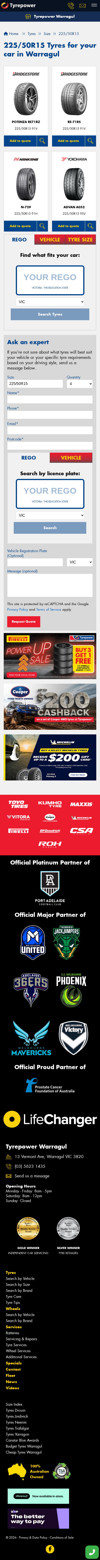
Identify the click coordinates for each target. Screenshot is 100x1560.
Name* (13, 392)
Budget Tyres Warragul (24, 1446)
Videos (12, 1387)
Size (10, 377)
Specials (14, 1363)
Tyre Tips (13, 1302)
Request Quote (24, 621)
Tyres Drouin (15, 1410)
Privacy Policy (17, 609)
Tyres (11, 1272)
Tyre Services (16, 1345)
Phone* (13, 408)
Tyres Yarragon (17, 1434)
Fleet (10, 1375)
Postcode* (15, 439)
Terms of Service (48, 609)
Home (13, 33)
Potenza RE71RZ (26, 122)
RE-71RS (74, 122)
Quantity (73, 377)
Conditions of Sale (62, 1537)
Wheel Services (18, 1351)
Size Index (14, 1404)
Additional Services (21, 1357)
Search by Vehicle (20, 1278)
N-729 (26, 207)
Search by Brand (19, 1290)
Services (14, 1326)
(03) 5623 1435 (30, 1166)
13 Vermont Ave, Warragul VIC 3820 (49, 1156)
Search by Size (18, 1284)
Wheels (13, 1308)
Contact (13, 1369)
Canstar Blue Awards (22, 1440)
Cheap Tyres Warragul (24, 1452)
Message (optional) (22, 571)
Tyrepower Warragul (54, 16)
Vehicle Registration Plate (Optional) (27, 553)
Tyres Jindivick (17, 1416)
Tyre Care (13, 1296)
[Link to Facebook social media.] (50, 1549)
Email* (12, 423)
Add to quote (20, 141)
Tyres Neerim (16, 1422)
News (11, 1381)
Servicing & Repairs (21, 1339)
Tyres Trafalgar (17, 1428)
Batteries (12, 1333)
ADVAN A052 (74, 207)
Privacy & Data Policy (33, 1537)
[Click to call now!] (71, 6)
